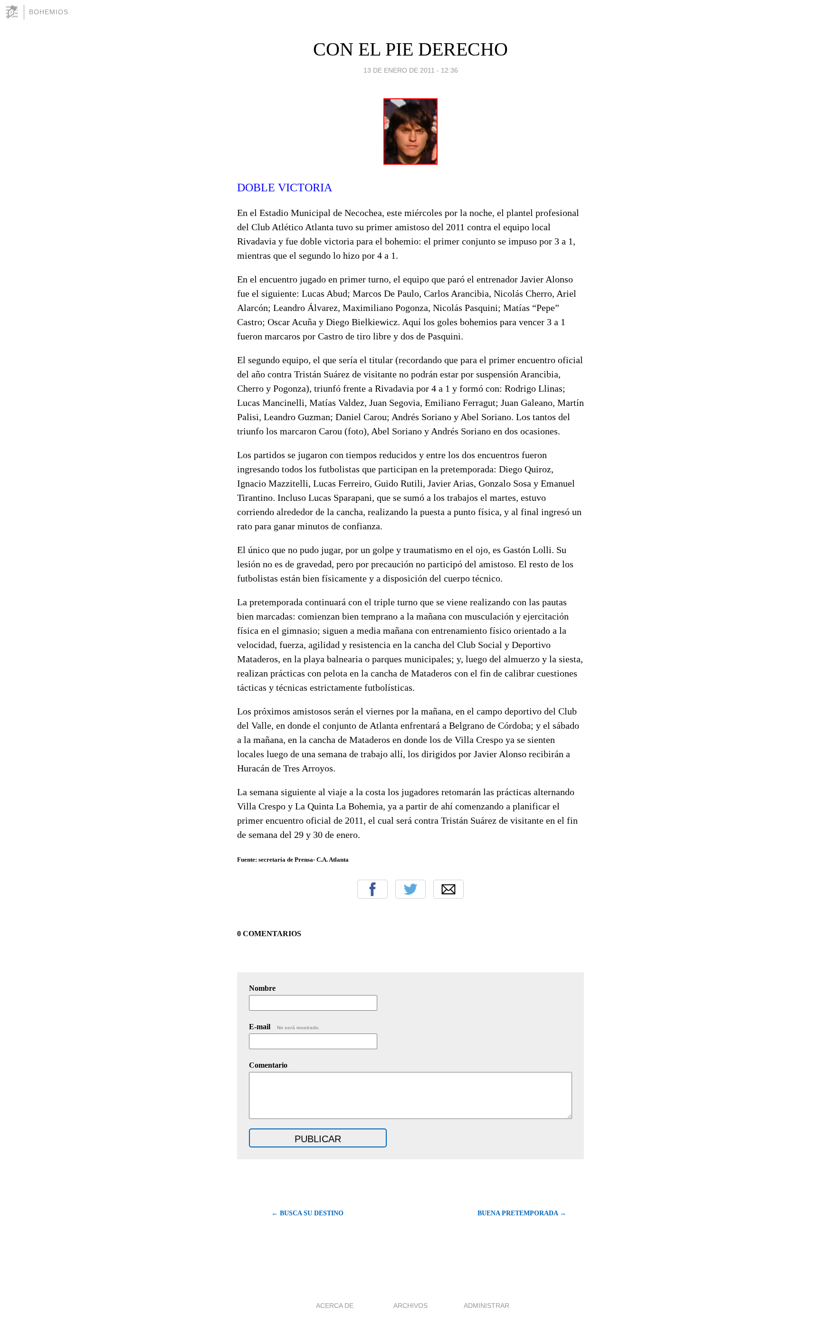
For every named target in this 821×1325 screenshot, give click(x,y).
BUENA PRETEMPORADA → (521, 1213)
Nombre (262, 988)
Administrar (486, 1305)
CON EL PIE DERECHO (410, 49)
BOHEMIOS (48, 12)
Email (448, 889)
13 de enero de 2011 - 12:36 (410, 70)
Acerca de (334, 1305)
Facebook (372, 889)
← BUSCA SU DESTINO (307, 1213)
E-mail (284, 1027)
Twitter (410, 889)
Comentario (268, 1065)
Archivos (410, 1305)
